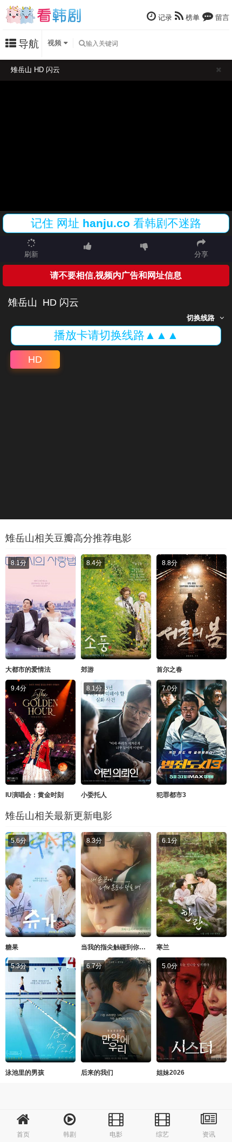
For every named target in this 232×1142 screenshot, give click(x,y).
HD (35, 359)
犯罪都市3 (171, 795)
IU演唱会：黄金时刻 (34, 795)
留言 (221, 17)
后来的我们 (97, 1072)
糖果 (11, 947)
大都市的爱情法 (28, 669)
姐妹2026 (170, 1072)
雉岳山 (22, 302)
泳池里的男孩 (24, 1072)
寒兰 (162, 947)
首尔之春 (169, 669)
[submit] (82, 43)
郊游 (87, 669)
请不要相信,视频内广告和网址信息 (116, 275)
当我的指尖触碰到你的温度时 (123, 947)
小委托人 (94, 795)
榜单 (191, 17)
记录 (164, 17)
